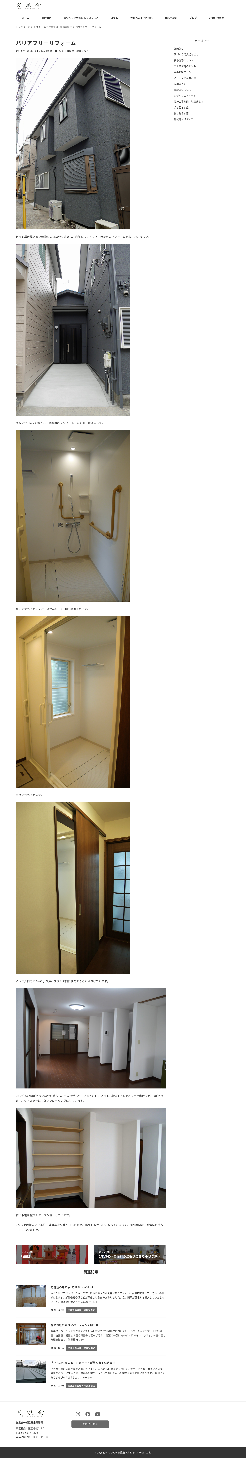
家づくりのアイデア (185, 95)
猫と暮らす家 (181, 113)
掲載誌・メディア (183, 119)
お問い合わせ (90, 1424)
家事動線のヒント (184, 72)
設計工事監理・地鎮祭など (74, 50)
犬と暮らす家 (181, 107)
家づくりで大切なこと (186, 54)
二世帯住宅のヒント (185, 66)
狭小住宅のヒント (184, 60)
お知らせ (179, 48)
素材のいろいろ (182, 90)
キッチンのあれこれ (185, 78)
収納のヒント (181, 83)
